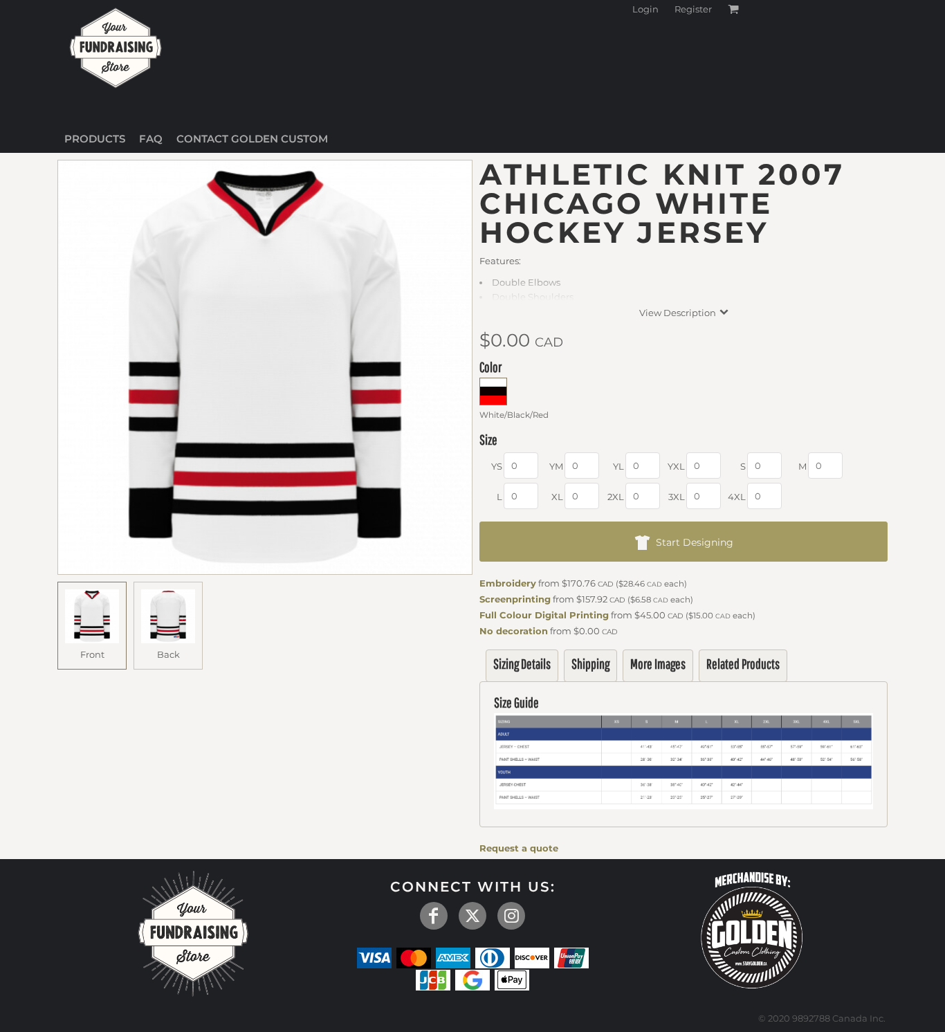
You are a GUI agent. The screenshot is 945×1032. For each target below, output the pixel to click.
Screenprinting (515, 599)
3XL (676, 496)
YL (618, 466)
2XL (615, 496)
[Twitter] (472, 916)
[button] (752, 927)
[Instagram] (511, 916)
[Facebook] (434, 916)
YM (556, 466)
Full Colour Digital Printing (544, 614)
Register (693, 9)
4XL (737, 496)
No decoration (513, 630)
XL (557, 496)
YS (496, 466)
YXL (676, 466)
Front (92, 654)
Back (168, 654)
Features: (500, 260)
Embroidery (507, 583)
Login (645, 9)
